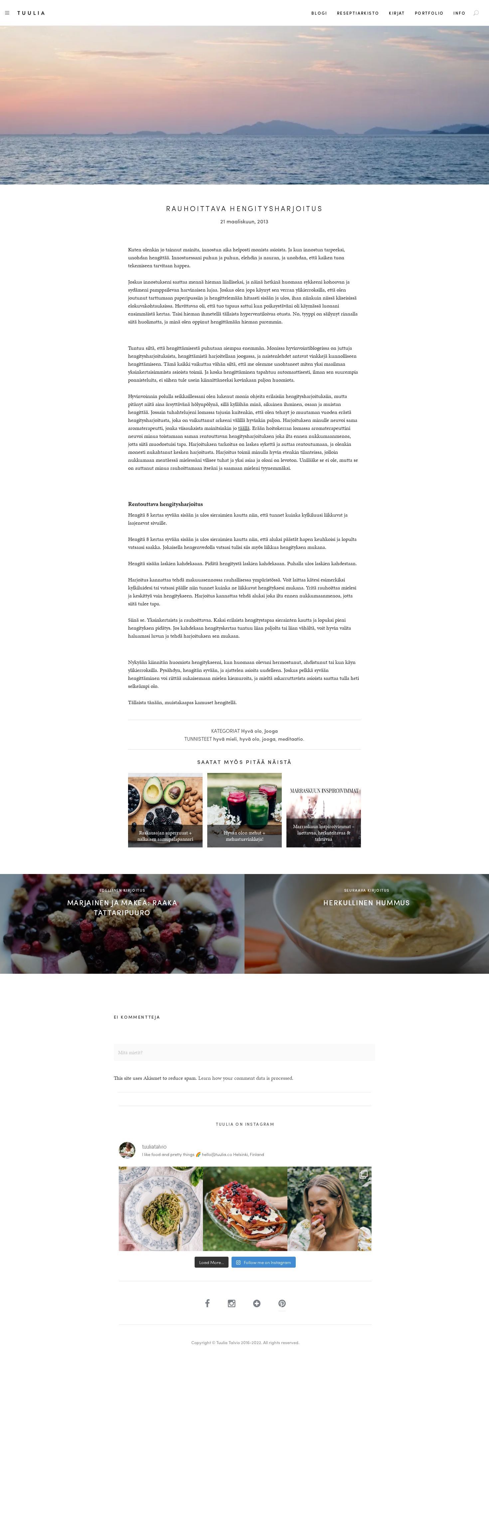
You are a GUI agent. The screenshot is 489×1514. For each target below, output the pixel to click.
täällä (243, 428)
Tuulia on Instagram (245, 1124)
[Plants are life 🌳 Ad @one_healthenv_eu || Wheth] (329, 1209)
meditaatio (290, 738)
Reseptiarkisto (358, 13)
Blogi (319, 13)
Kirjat (397, 13)
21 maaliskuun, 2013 (244, 221)
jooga (268, 738)
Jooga (271, 730)
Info (459, 13)
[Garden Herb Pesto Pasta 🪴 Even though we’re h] (161, 1209)
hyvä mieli (225, 738)
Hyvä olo (251, 730)
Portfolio (429, 13)
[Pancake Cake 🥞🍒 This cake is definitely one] (245, 1209)
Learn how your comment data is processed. (245, 1078)
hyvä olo (249, 738)
